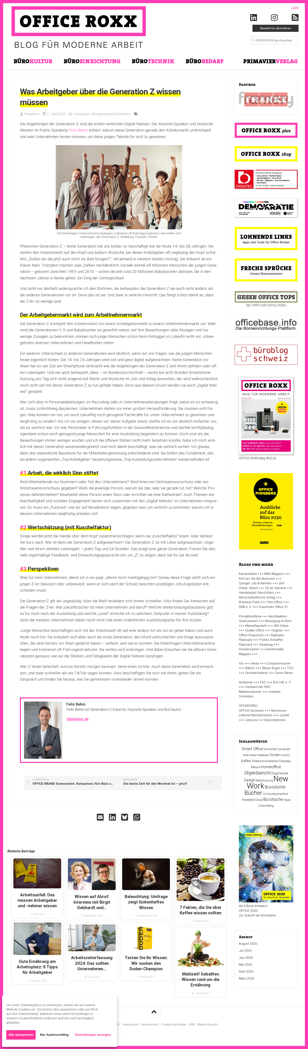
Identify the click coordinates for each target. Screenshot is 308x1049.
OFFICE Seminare (251, 710)
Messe (255, 767)
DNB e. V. (245, 607)
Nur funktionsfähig (54, 1035)
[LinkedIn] (254, 18)
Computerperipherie (275, 793)
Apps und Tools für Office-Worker (266, 242)
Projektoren (263, 755)
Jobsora (251, 720)
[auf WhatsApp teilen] (137, 817)
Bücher (253, 792)
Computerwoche (278, 663)
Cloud (259, 799)
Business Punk (249, 602)
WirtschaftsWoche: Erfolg (257, 597)
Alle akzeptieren (21, 1035)
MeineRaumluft (256, 626)
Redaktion (32, 114)
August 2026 (248, 944)
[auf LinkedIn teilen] (113, 817)
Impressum (130, 1024)
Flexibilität (248, 799)
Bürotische (273, 799)
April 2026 (246, 971)
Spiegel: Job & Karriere (255, 583)
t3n (241, 663)
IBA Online (281, 626)
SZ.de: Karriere (275, 588)
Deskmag (266, 644)
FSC (263, 682)
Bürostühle (275, 787)
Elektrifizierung (264, 780)
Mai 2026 (245, 964)
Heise (255, 663)
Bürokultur (123, 114)
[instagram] (274, 18)
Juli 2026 (245, 950)
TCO (290, 668)
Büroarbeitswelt (103, 114)
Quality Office (254, 630)
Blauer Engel (271, 668)
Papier (287, 800)
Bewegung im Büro (278, 621)
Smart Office (252, 748)
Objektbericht (257, 772)
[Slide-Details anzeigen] (266, 99)
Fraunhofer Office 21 (273, 607)
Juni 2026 (246, 958)
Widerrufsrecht (207, 1024)
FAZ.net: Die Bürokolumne (257, 579)
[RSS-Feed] (295, 18)
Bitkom (250, 668)
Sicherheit (270, 749)
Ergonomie (280, 773)
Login (295, 7)
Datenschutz (150, 1024)
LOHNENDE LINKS (266, 236)
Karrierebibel (248, 574)
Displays (285, 761)
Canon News (284, 673)
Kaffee (246, 761)
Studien (275, 755)
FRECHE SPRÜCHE (266, 268)
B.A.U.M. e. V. (282, 682)
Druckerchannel (256, 673)
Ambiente (246, 682)
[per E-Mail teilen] (101, 817)
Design (249, 780)
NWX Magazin (274, 574)
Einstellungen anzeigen (93, 1035)
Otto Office (274, 602)
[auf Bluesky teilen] (125, 817)
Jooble (284, 715)
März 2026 (246, 978)
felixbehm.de (77, 719)
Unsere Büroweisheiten (266, 274)
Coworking (266, 806)
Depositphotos (275, 720)
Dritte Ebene (249, 755)
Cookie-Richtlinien (173, 1024)
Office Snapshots (251, 635)
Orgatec (277, 630)
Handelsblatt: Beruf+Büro (256, 593)
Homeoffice (271, 766)
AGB (192, 1024)
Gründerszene (249, 649)
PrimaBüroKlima (250, 616)
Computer (283, 749)
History (285, 755)
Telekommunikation (265, 761)
